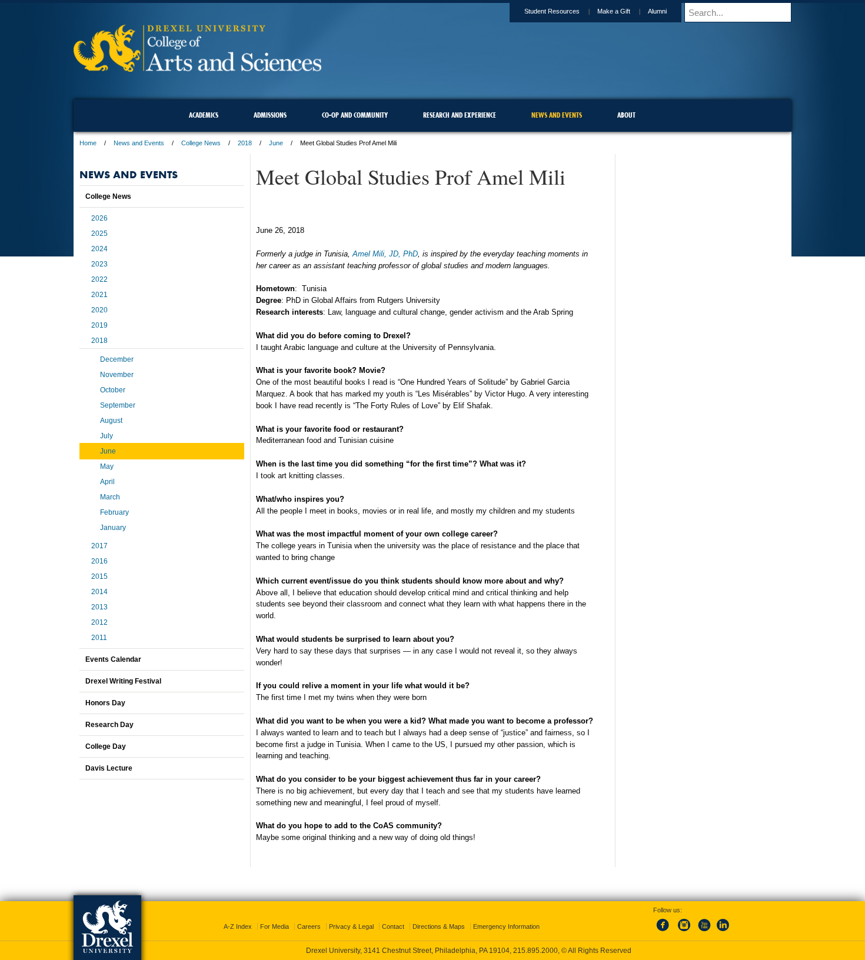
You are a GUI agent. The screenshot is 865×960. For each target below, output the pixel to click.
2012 (99, 622)
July (106, 436)
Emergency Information (506, 926)
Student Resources (552, 11)
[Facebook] (665, 931)
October (112, 390)
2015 (99, 576)
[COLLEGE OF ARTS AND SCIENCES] (197, 68)
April (107, 482)
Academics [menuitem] (203, 115)
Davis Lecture (108, 768)
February (114, 512)
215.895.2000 (535, 950)
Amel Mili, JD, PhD (385, 253)
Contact (393, 926)
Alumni (657, 11)
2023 (99, 264)
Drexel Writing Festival (123, 681)
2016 (99, 561)
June (276, 142)
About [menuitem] (626, 115)
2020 (99, 310)
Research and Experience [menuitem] (459, 115)
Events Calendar (113, 659)
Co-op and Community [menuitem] (355, 115)
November (117, 375)
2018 (245, 142)
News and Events (139, 142)
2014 (99, 592)
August (111, 420)
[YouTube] (704, 931)
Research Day (109, 725)
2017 (99, 546)
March (110, 497)
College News (201, 142)
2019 (99, 325)
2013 (99, 607)
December (117, 359)
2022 (99, 279)
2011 (99, 638)
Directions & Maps (438, 926)
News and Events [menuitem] (556, 115)
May (107, 466)
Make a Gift (613, 11)
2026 (99, 218)
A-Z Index (238, 926)
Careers (309, 926)
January (113, 528)
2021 (99, 295)
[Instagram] (684, 931)
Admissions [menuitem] (270, 115)
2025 (99, 233)
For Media (274, 926)
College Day (105, 746)
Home (88, 142)
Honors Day (105, 703)
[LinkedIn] (723, 931)
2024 (99, 249)
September (117, 405)
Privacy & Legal (351, 926)
